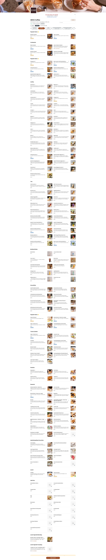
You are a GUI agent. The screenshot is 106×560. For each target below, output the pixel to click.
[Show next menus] (75, 28)
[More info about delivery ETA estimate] (46, 25)
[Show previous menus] (30, 28)
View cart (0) (53, 557)
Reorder (73, 19)
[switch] (35, 25)
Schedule (42, 23)
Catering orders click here (52, 17)
